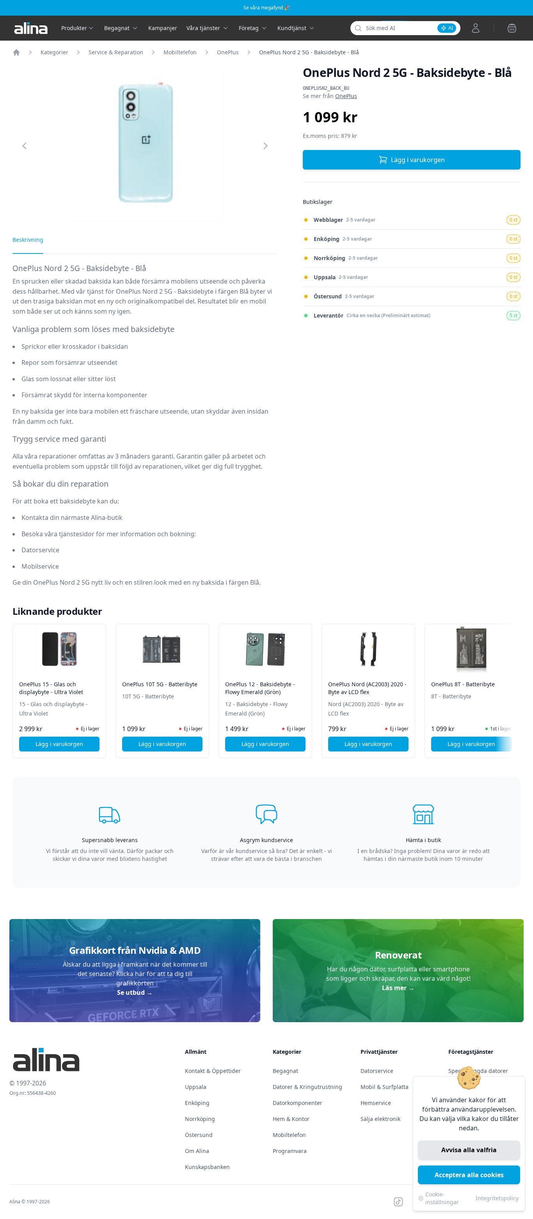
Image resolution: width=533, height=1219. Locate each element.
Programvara (290, 1151)
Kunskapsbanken (207, 1167)
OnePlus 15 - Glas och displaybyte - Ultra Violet (51, 688)
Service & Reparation (116, 52)
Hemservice (376, 1103)
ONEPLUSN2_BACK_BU (326, 88)
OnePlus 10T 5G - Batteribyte (159, 684)
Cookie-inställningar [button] (442, 1198)
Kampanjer (162, 28)
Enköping (197, 1103)
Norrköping (200, 1119)
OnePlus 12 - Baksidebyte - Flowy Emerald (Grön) (260, 688)
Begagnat (285, 1070)
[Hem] (16, 52)
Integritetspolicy (497, 1198)
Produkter (74, 28)
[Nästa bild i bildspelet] (513, 685)
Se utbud (135, 992)
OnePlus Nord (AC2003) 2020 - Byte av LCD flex (367, 688)
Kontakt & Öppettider (213, 1070)
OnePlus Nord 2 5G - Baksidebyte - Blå (309, 52)
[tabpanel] (145, 431)
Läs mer (398, 987)
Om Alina (197, 1151)
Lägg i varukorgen (418, 159)
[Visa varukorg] (512, 28)
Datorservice (40, 550)
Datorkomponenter (297, 1103)
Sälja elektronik (380, 1119)
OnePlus (228, 52)
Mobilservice (40, 566)
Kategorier (54, 52)
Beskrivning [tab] (27, 239)
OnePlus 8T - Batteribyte (463, 684)
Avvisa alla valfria (469, 1150)
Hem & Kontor (291, 1119)
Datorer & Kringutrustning (307, 1086)
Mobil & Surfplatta (385, 1086)
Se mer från (330, 96)
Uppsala (195, 1086)
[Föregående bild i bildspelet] (19, 685)
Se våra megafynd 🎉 (266, 7)
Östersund (199, 1135)
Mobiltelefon (180, 52)
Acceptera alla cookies (469, 1175)
